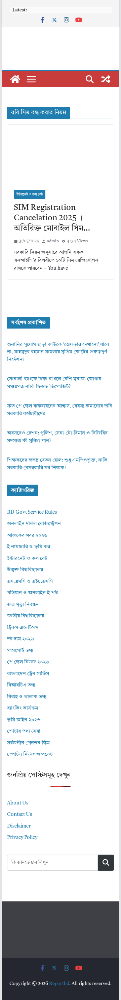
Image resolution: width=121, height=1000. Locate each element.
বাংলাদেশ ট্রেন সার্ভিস (28, 673)
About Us (17, 803)
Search (105, 862)
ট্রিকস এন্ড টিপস (22, 627)
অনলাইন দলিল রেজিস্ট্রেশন (34, 523)
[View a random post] (106, 79)
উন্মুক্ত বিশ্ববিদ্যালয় (25, 570)
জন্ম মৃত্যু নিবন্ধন (23, 604)
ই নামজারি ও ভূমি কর (28, 546)
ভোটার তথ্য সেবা (23, 731)
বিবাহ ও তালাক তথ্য (26, 697)
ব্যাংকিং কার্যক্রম (22, 708)
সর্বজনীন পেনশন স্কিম (28, 743)
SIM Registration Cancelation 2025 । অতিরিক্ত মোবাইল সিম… (52, 218)
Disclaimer (19, 826)
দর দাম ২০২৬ (20, 639)
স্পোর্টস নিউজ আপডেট (30, 754)
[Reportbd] (15, 79)
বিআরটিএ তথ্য (21, 685)
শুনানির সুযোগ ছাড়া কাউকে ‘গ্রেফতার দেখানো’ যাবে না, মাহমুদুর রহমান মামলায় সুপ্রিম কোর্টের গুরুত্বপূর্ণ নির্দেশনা (58, 352)
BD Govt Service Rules (32, 512)
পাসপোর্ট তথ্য (20, 650)
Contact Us (19, 814)
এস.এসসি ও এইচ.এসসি (30, 581)
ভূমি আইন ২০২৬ (23, 720)
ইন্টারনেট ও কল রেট (29, 194)
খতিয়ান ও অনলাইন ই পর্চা (32, 593)
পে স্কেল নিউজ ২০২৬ (28, 662)
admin (53, 241)
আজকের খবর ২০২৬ (27, 535)
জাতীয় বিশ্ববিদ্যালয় (25, 616)
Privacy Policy (22, 837)
